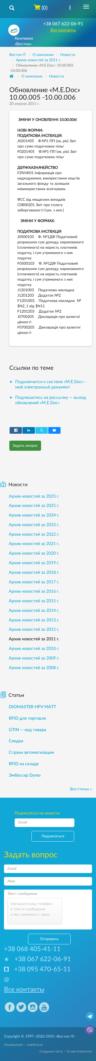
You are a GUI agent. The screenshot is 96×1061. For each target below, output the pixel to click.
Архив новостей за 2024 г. (34, 515)
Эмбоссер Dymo (25, 775)
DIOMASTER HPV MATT (32, 707)
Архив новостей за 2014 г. (34, 610)
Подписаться (53, 836)
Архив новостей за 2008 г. (34, 668)
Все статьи (79, 789)
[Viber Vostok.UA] (90, 1029)
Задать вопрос (25, 446)
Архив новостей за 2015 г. (34, 601)
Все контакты (63, 30)
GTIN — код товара (27, 730)
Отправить (49, 939)
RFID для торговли (27, 718)
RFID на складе (24, 764)
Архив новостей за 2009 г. (34, 658)
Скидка (16, 741)
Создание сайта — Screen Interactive (65, 1051)
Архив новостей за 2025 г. (34, 496)
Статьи (16, 695)
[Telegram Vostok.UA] (90, 1016)
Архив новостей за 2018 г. (34, 572)
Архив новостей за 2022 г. (34, 534)
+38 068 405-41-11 (32, 949)
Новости (56, 76)
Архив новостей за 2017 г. (34, 582)
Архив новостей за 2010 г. (34, 648)
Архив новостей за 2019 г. (34, 563)
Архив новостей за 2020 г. (34, 553)
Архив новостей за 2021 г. (34, 544)
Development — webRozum (23, 1044)
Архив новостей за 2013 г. (34, 620)
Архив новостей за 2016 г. (34, 591)
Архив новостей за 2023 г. (34, 525)
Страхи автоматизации (31, 752)
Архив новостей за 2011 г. (34, 639)
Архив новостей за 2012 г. (34, 629)
